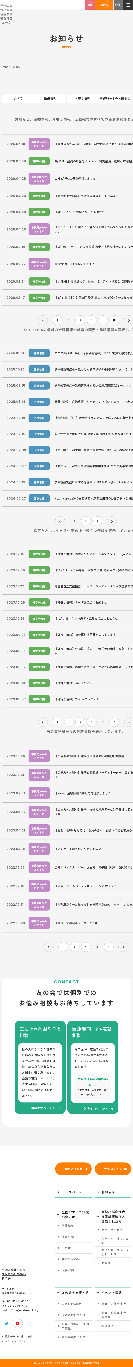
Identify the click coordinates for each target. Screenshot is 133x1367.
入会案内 (68, 1270)
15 (114, 320)
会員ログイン (113, 1169)
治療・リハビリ (112, 1229)
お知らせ (108, 1192)
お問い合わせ (73, 1169)
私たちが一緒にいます (115, 1241)
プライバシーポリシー (16, 1341)
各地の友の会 (71, 1259)
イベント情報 (111, 1292)
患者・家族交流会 (113, 1304)
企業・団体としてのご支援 (75, 1326)
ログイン (118, 4)
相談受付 (107, 1326)
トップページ (72, 1192)
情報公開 (68, 1237)
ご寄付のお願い (72, 1304)
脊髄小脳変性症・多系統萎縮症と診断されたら (115, 1216)
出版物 (66, 1248)
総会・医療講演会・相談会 (115, 1315)
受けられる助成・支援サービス (115, 1252)
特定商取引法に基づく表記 (18, 1336)
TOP (5, 67)
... (103, 320)
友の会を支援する (75, 1292)
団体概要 (68, 1225)
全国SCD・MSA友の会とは (75, 1214)
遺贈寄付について (74, 1315)
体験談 (106, 1263)
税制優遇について (74, 1337)
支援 (90, 4)
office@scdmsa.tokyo (24, 1310)
